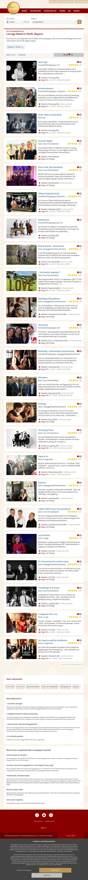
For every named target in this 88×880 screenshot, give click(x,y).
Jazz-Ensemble (33, 686)
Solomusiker (35, 11)
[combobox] (17, 22)
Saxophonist (79, 686)
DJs (69, 11)
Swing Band (65, 686)
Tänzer (62, 11)
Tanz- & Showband (49, 686)
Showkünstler (50, 11)
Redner (77, 11)
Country (20, 686)
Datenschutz (49, 821)
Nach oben (70, 836)
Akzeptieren (55, 870)
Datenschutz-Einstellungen (24, 870)
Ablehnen (46, 875)
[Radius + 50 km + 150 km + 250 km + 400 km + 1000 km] (26, 22)
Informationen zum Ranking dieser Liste (72, 664)
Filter (67, 54)
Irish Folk (10, 686)
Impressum (38, 821)
